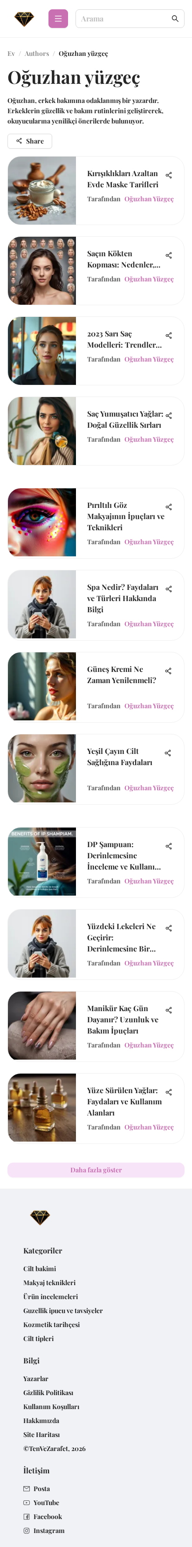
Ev (11, 53)
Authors (37, 53)
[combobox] (125, 19)
